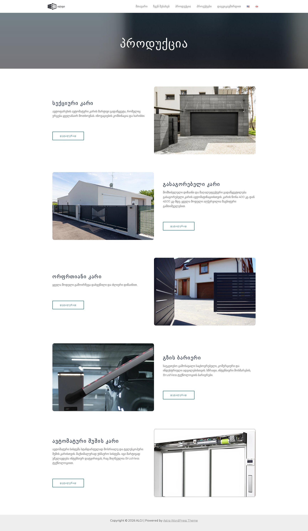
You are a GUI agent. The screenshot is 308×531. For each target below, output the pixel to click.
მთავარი (141, 6)
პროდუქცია (183, 6)
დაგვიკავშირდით (229, 6)
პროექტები (204, 6)
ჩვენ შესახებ (161, 6)
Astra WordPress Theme (180, 520)
